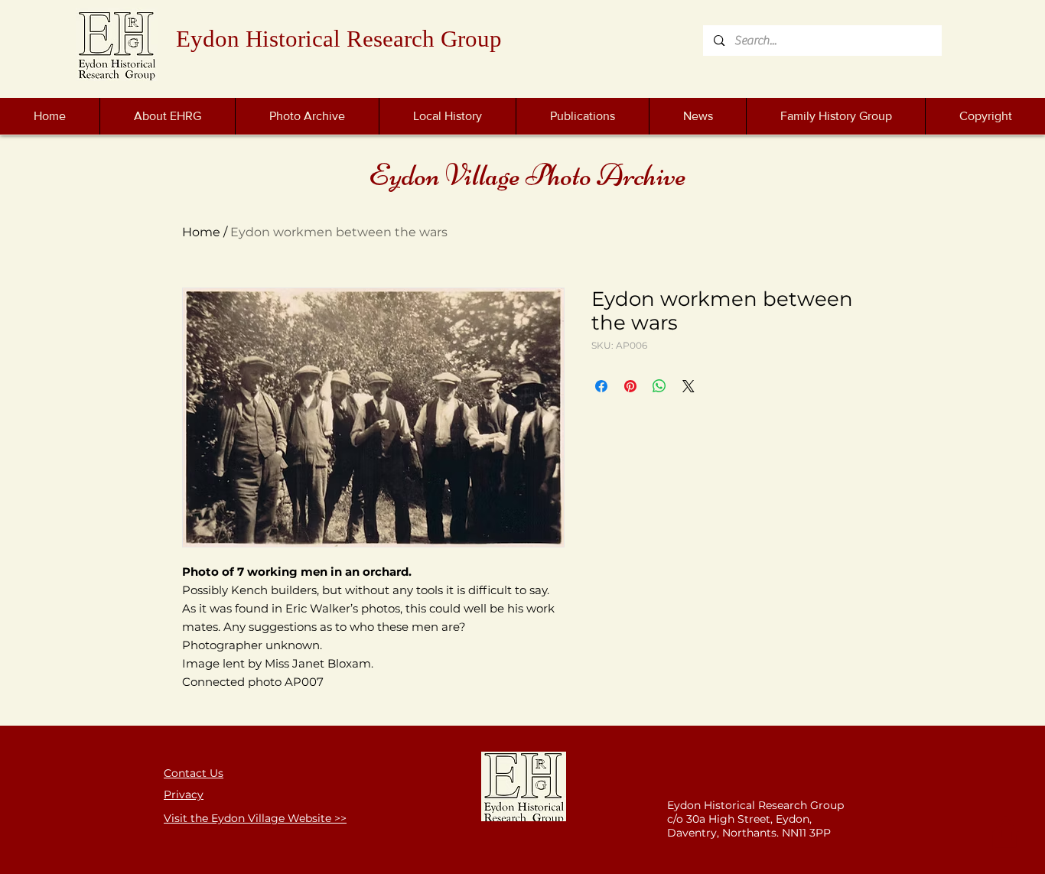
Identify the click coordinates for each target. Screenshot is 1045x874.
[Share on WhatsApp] (659, 386)
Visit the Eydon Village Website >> (255, 818)
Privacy (183, 794)
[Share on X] (688, 386)
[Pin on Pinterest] (630, 386)
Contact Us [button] (193, 773)
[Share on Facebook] (601, 386)
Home (201, 232)
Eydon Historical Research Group (339, 38)
